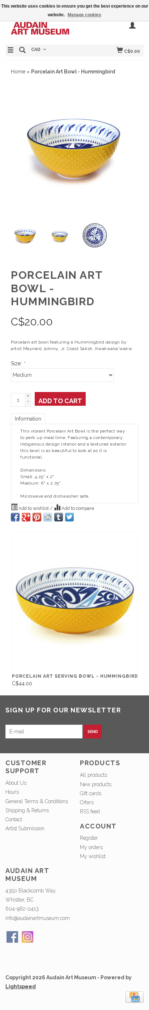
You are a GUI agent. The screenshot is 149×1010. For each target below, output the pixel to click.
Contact (13, 819)
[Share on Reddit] (47, 517)
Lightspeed (20, 986)
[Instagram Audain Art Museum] (27, 937)
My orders (91, 847)
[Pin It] (37, 517)
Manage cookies (84, 14)
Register (89, 838)
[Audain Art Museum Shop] (40, 27)
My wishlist (93, 856)
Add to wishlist (33, 508)
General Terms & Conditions (36, 801)
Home (18, 71)
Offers (87, 802)
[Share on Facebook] (15, 517)
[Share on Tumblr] (58, 517)
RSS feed (90, 811)
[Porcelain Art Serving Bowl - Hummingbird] (75, 601)
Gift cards (90, 793)
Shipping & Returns (27, 810)
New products (95, 784)
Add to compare (77, 508)
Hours (12, 792)
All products (93, 775)
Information (28, 419)
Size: (18, 363)
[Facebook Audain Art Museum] (12, 937)
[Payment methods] (134, 997)
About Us (15, 783)
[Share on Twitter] (69, 517)
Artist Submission (24, 828)
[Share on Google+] (26, 517)
